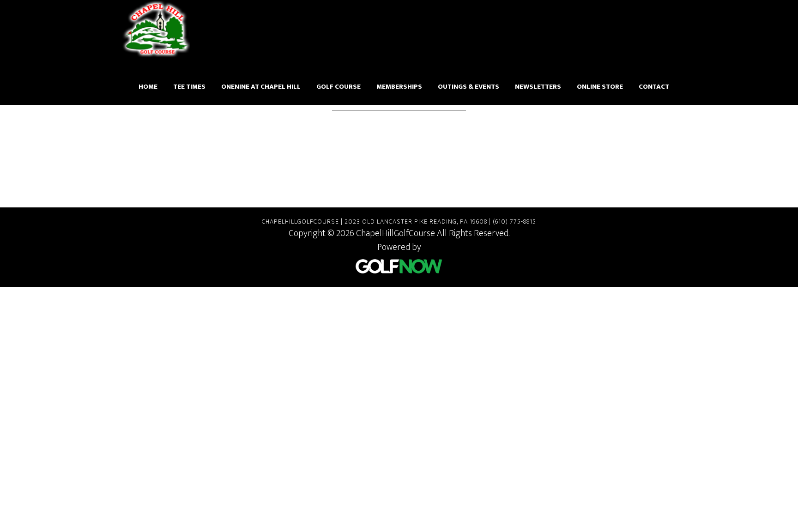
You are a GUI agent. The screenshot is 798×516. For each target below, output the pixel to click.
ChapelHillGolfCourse (156, 29)
